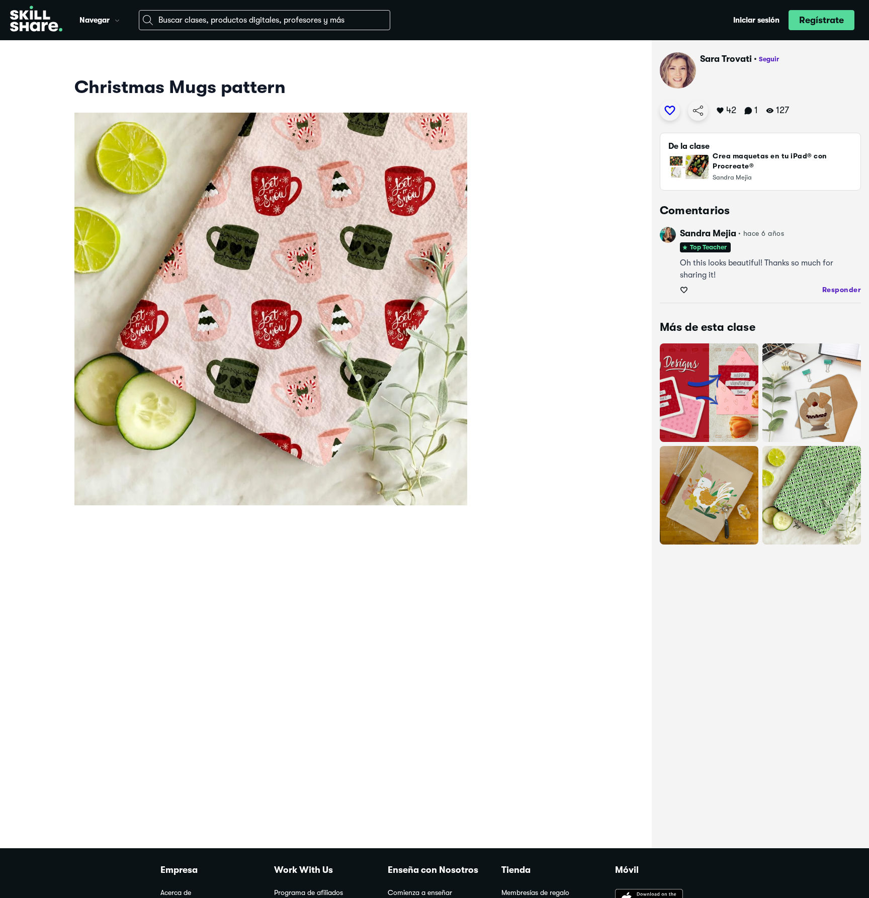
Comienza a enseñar (420, 892)
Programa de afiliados (308, 892)
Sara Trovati (726, 59)
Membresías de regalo (535, 892)
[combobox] (264, 20)
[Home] (36, 20)
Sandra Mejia (708, 233)
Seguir (769, 59)
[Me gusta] (670, 111)
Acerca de (175, 892)
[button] (117, 19)
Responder (841, 290)
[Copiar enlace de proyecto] (698, 111)
